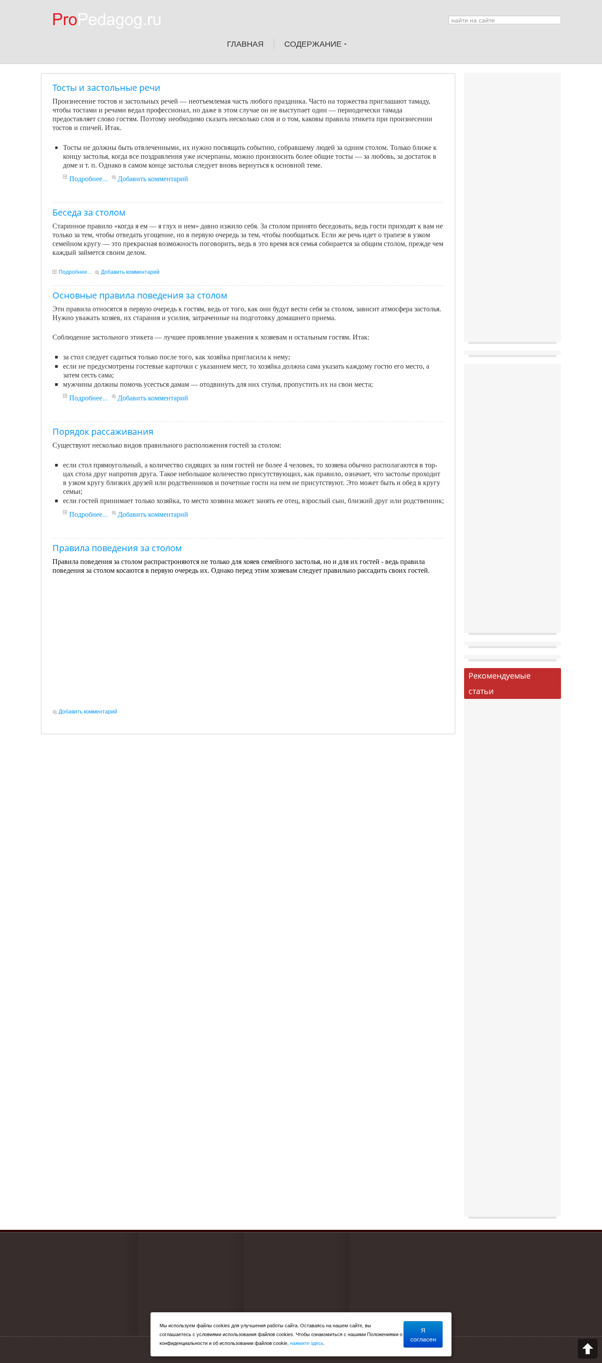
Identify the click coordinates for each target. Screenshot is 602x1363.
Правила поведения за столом (117, 548)
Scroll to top (588, 1349)
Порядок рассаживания (102, 431)
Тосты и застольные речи (106, 87)
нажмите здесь (306, 1343)
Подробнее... (88, 178)
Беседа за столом (89, 212)
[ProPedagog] (111, 34)
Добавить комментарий (153, 178)
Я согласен (423, 1334)
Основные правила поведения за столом (139, 295)
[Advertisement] (248, 641)
